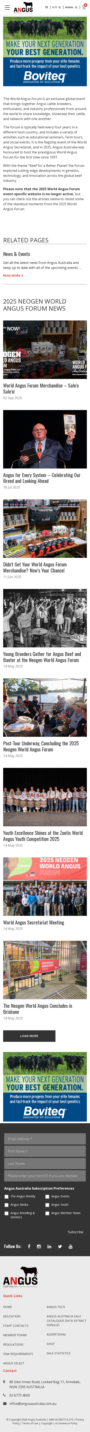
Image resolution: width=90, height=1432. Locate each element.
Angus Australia (37, 1419)
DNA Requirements (18, 1354)
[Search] (47, 7)
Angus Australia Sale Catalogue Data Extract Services (66, 1320)
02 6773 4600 (19, 1395)
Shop (51, 1344)
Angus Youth (59, 1205)
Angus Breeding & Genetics (22, 1215)
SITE (55, 7)
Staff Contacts (15, 1326)
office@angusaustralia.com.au (32, 1403)
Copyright (47, 1423)
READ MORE (11, 275)
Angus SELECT (13, 1363)
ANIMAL (69, 7)
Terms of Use (30, 1423)
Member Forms (15, 1335)
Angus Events (60, 1196)
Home (7, 1307)
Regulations (13, 1344)
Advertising (56, 1334)
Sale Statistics (59, 1353)
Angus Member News (66, 1213)
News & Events (16, 253)
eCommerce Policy (66, 1423)
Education (11, 1316)
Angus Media (19, 1205)
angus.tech (56, 1307)
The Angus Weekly (22, 1196)
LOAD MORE (29, 1036)
